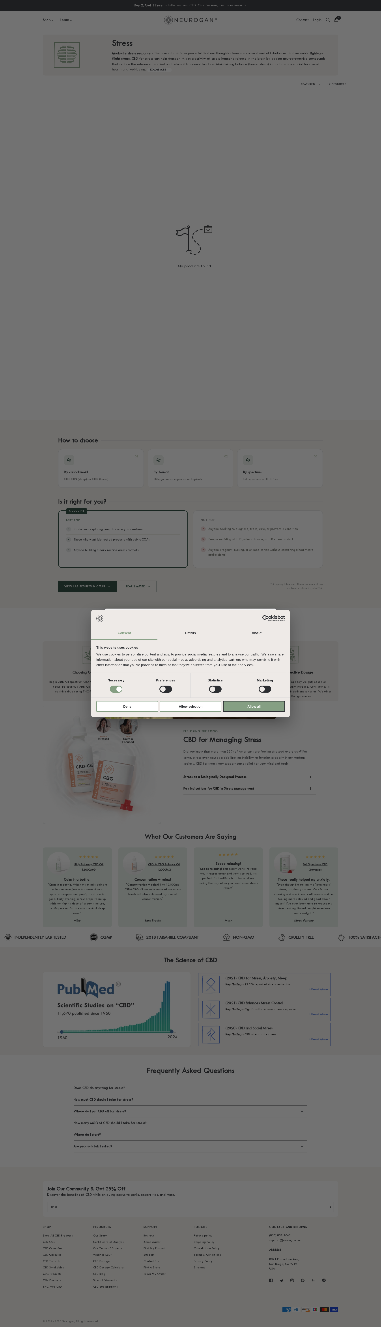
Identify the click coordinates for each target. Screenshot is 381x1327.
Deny (127, 706)
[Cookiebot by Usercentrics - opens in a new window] (265, 618)
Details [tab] (190, 633)
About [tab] (256, 633)
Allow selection (190, 706)
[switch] (165, 689)
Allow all (254, 706)
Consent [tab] (124, 633)
